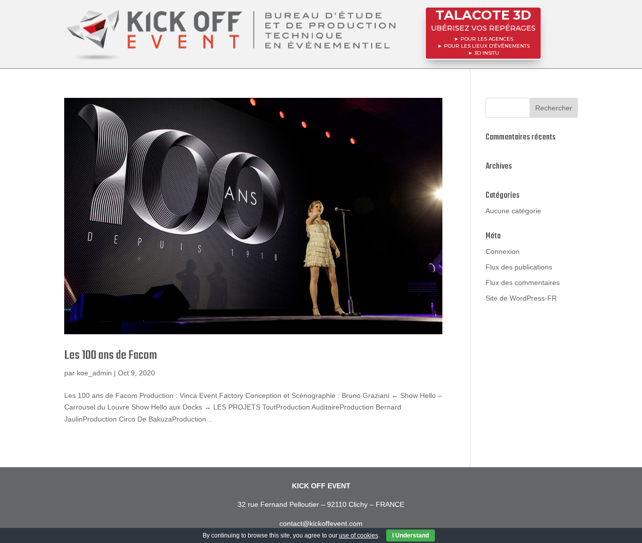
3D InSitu (486, 53)
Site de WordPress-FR (521, 298)
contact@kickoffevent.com (321, 523)
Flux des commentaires (523, 283)
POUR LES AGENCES (486, 39)
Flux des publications (519, 267)
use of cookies (358, 535)
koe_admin (94, 373)
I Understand (410, 535)
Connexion (503, 251)
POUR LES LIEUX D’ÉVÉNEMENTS (487, 46)
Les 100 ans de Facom (110, 355)
